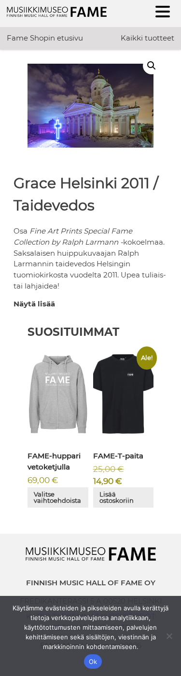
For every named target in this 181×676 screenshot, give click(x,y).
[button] (151, 65)
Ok (93, 661)
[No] (169, 636)
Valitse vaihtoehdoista (57, 497)
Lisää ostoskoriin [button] (116, 497)
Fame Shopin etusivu (45, 37)
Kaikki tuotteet (147, 37)
